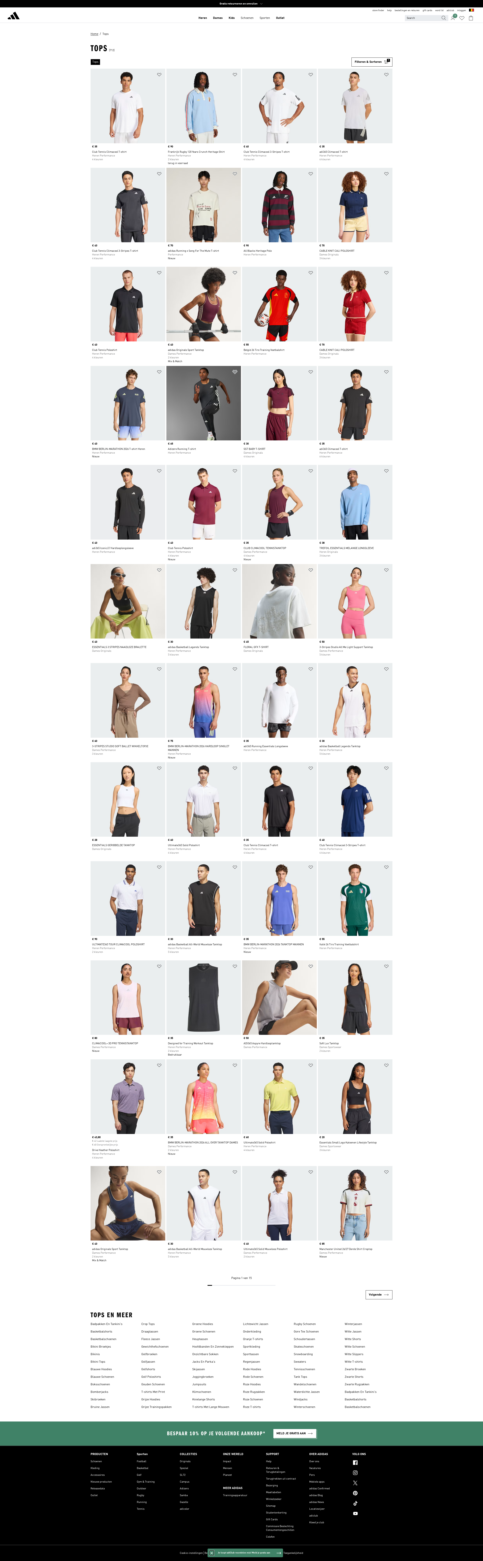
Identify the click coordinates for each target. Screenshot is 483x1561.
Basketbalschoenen (103, 1339)
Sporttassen (251, 1354)
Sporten (265, 18)
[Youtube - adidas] (372, 1514)
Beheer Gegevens (215, 1553)
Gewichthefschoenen (155, 1346)
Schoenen (247, 18)
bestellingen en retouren (407, 10)
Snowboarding (303, 1354)
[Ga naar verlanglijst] (461, 18)
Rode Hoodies (252, 1369)
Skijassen (198, 1369)
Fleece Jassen (150, 1339)
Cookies (230, 1553)
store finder (378, 10)
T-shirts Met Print (153, 1392)
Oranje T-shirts (253, 1339)
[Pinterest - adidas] (372, 1494)
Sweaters (300, 1361)
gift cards (427, 10)
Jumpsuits (199, 1384)
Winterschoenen (304, 1407)
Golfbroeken (149, 1354)
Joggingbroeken (203, 1377)
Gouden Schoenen (153, 1384)
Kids (232, 18)
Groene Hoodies (202, 1324)
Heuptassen (200, 1339)
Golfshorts (148, 1369)
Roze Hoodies (252, 1384)
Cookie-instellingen (191, 1553)
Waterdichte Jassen (307, 1392)
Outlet (280, 18)
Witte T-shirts (354, 1361)
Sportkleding (251, 1346)
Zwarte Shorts (354, 1377)
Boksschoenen (100, 1384)
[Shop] (14, 16)
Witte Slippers (354, 1354)
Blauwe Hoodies (101, 1369)
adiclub (450, 10)
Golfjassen (148, 1361)
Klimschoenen (201, 1392)
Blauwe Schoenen (102, 1377)
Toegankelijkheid (293, 1553)
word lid (439, 10)
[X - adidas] (372, 1483)
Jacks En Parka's (203, 1361)
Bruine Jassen (100, 1407)
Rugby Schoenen (305, 1324)
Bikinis (95, 1354)
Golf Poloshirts (151, 1377)
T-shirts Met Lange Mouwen (210, 1407)
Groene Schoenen (203, 1331)
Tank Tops (300, 1377)
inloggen (461, 10)
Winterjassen (353, 1324)
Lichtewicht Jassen (255, 1324)
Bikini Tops (98, 1361)
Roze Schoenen (253, 1399)
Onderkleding (252, 1331)
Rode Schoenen (253, 1377)
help (389, 10)
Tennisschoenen (304, 1369)
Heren (202, 18)
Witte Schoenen (355, 1346)
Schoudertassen (304, 1339)
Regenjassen (251, 1361)
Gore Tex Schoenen (306, 1331)
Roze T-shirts (252, 1407)
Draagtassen (149, 1331)
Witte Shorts (353, 1339)
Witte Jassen (353, 1331)
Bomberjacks (99, 1392)
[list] (221, 62)
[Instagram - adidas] (372, 1473)
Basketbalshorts (101, 1331)
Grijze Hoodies (150, 1399)
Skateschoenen (304, 1346)
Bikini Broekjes (101, 1346)
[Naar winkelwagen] (470, 18)
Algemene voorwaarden (268, 1553)
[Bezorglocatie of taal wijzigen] (471, 11)
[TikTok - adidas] (372, 1504)
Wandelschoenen (305, 1384)
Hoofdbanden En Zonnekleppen (213, 1346)
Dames (218, 18)
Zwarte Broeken (355, 1369)
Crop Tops (148, 1324)
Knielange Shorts (203, 1399)
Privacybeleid (245, 1553)
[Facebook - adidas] (372, 1463)
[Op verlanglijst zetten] (159, 75)
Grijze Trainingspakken (156, 1407)
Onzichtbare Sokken (205, 1354)
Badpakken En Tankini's (106, 1324)
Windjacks (301, 1399)
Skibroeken (98, 1399)
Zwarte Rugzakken (357, 1384)
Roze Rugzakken (254, 1392)
